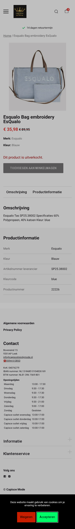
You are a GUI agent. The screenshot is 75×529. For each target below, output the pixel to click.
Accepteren (47, 517)
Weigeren (26, 517)
